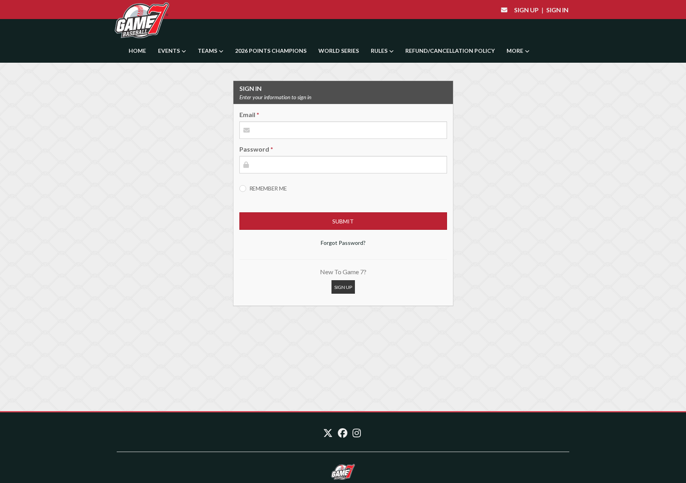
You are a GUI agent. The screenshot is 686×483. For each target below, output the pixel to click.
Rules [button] (380, 50)
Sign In (557, 9)
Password (254, 149)
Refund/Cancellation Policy (450, 50)
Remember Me (268, 188)
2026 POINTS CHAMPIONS (270, 50)
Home (137, 50)
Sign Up (526, 9)
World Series (338, 50)
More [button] (515, 50)
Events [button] (169, 50)
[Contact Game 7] (504, 9)
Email (247, 114)
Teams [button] (208, 50)
